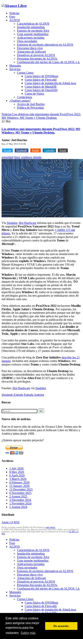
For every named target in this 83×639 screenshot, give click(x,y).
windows (26, 157)
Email (63, 150)
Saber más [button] (28, 633)
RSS (16, 522)
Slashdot (12, 223)
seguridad (7, 157)
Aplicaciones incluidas (30, 37)
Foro (12, 16)
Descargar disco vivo (30, 48)
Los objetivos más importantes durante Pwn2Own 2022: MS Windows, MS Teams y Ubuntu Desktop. (41, 130)
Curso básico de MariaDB (41, 86)
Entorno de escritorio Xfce (33, 30)
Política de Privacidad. (30, 107)
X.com (7, 150)
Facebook (21, 150)
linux (17, 157)
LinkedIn (49, 150)
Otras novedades (27, 41)
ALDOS (14, 20)
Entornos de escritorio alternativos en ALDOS (45, 44)
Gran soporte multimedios (32, 34)
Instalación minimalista (31, 27)
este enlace (50, 527)
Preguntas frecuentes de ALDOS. (37, 58)
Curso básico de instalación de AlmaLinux (50, 83)
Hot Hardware (27, 223)
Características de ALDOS (33, 23)
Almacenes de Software (31, 51)
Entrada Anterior (34, 394)
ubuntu (37, 157)
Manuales (15, 65)
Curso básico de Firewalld (41, 79)
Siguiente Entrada (12, 394)
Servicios (14, 69)
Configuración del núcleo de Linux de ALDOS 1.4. (48, 62)
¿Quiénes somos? (19, 100)
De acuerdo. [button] (61, 626)
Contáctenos (24, 97)
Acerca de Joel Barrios (31, 104)
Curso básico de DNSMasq (41, 76)
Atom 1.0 (7, 522)
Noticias (14, 13)
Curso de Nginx (34, 93)
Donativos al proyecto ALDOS (36, 55)
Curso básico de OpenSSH (41, 90)
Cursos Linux (25, 72)
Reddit (35, 150)
